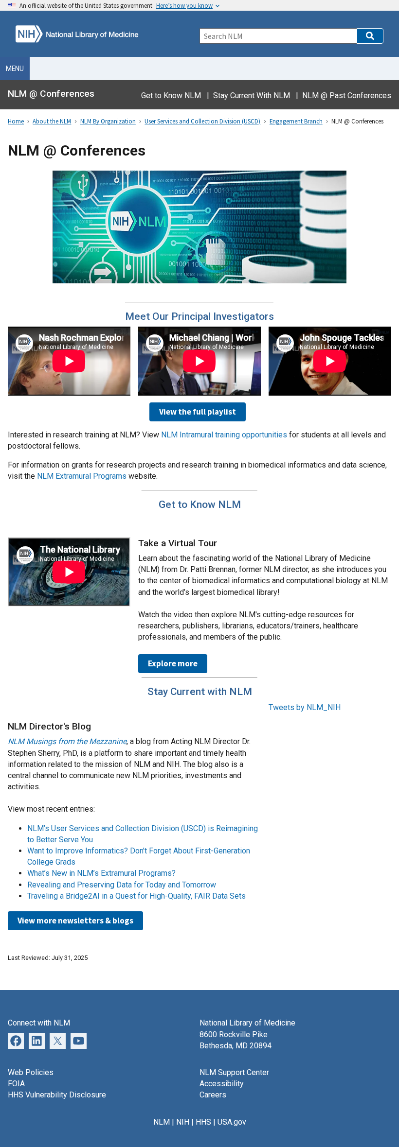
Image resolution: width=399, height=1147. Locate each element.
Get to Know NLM (171, 95)
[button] (370, 36)
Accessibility (222, 1083)
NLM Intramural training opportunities (224, 434)
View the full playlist (197, 411)
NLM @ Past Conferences (346, 95)
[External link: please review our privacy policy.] (37, 1039)
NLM (161, 1122)
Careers (213, 1094)
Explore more (173, 663)
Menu (15, 68)
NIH (182, 1122)
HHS (203, 1122)
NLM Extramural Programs (82, 476)
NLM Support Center (234, 1072)
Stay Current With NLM (251, 95)
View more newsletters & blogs (75, 920)
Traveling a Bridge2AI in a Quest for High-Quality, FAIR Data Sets (136, 896)
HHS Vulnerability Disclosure (57, 1094)
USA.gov (232, 1122)
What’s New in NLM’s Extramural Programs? (101, 873)
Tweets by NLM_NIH (305, 707)
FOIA (16, 1083)
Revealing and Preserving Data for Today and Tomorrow (121, 884)
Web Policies (31, 1072)
